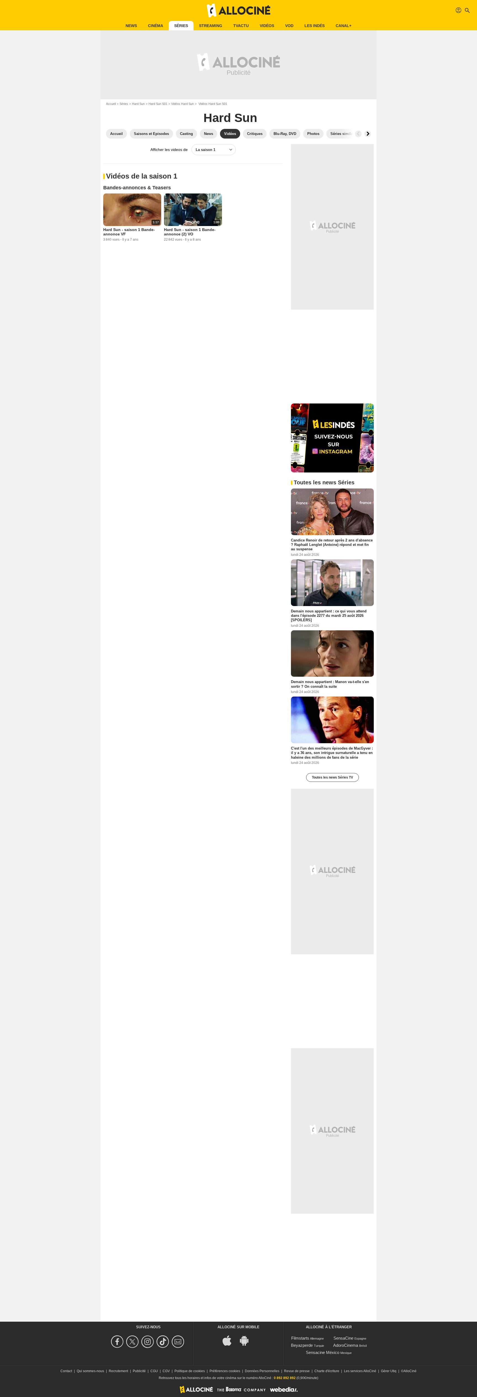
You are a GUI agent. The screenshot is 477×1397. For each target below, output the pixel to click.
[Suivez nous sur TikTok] (164, 1341)
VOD (289, 25)
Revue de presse (297, 1371)
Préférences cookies (225, 1371)
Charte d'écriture (326, 1371)
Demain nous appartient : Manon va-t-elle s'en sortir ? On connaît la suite (330, 684)
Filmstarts (300, 1338)
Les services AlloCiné (360, 1371)
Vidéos (267, 25)
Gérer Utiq (388, 1371)
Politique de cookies (189, 1371)
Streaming (210, 25)
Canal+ (343, 25)
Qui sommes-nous (90, 1371)
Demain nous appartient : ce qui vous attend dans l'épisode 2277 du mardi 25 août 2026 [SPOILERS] (329, 615)
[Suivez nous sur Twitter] (133, 1341)
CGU (154, 1371)
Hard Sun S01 (158, 103)
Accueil (111, 103)
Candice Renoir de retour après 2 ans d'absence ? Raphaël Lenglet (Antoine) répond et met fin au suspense (332, 544)
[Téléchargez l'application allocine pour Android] (247, 1340)
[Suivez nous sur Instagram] (148, 1341)
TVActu (241, 25)
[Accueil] (238, 10)
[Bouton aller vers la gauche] (358, 134)
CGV (166, 1371)
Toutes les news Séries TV (332, 777)
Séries (181, 25)
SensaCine (343, 1338)
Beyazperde (302, 1345)
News (131, 25)
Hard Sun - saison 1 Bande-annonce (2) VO (190, 231)
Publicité (139, 1371)
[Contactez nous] (179, 1341)
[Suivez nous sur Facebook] (118, 1341)
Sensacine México (322, 1352)
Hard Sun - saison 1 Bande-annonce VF (129, 231)
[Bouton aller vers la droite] (367, 134)
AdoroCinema (345, 1345)
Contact (66, 1371)
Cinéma (155, 25)
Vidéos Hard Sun (182, 103)
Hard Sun (138, 103)
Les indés (314, 25)
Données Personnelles (262, 1371)
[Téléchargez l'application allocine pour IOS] (230, 1340)
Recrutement (118, 1371)
